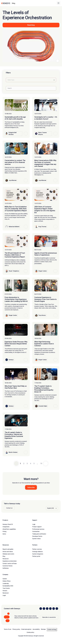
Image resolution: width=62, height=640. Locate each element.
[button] (26, 133)
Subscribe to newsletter (49, 617)
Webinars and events (8, 554)
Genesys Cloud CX (8, 524)
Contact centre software (10, 563)
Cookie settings (51, 629)
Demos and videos (8, 551)
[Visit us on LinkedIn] (40, 608)
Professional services (38, 529)
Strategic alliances (37, 551)
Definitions (6, 568)
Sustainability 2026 (8, 586)
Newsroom (6, 593)
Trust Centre (6, 588)
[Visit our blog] (57, 608)
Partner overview (37, 549)
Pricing (4, 531)
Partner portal (36, 556)
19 (41, 463)
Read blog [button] (31, 25)
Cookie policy (30, 632)
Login (33, 524)
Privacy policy (16, 629)
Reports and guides (8, 549)
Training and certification (39, 534)
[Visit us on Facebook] (50, 608)
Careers (5, 578)
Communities (35, 531)
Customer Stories (7, 566)
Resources (6, 558)
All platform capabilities (9, 529)
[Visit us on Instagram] (44, 608)
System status (36, 538)
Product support (37, 526)
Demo (4, 534)
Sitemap (43, 629)
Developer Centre (37, 536)
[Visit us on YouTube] (53, 608)
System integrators (37, 554)
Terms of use (7, 629)
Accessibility (36, 629)
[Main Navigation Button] (58, 3)
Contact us (9, 508)
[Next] (46, 463)
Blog (4, 556)
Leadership (6, 583)
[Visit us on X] (47, 608)
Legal (4, 595)
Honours (5, 590)
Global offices (6, 581)
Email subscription (26, 629)
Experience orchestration (10, 561)
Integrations (6, 526)
